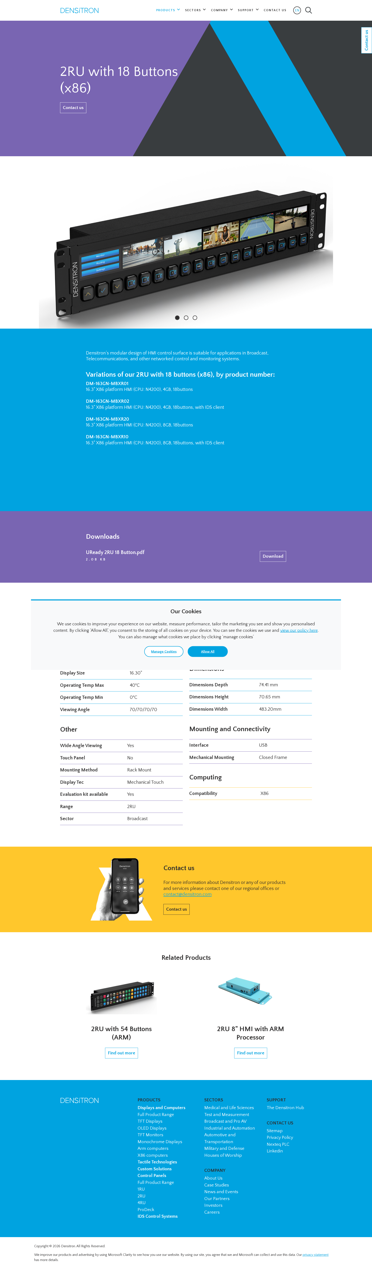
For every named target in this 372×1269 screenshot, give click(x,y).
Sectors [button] (193, 10)
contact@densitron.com (187, 894)
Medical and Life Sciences (229, 1107)
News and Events (221, 1191)
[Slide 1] (177, 317)
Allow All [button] (207, 651)
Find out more (121, 1052)
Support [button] (246, 10)
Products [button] (166, 10)
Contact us (73, 107)
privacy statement (316, 1255)
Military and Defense (224, 1148)
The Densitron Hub (285, 1107)
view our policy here (299, 630)
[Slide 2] (186, 317)
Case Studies (216, 1185)
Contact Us (275, 10)
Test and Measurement (226, 1114)
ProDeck (146, 1209)
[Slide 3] (195, 317)
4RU (142, 1202)
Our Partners (216, 1198)
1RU (141, 1189)
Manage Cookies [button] (164, 651)
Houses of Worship (223, 1155)
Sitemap (275, 1130)
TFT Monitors (150, 1134)
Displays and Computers (161, 1107)
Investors (213, 1205)
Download (273, 556)
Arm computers (153, 1148)
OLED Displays (152, 1128)
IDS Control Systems (158, 1216)
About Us (213, 1178)
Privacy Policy (280, 1137)
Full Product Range (156, 1114)
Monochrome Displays (160, 1141)
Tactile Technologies (157, 1162)
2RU (141, 1196)
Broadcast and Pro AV (225, 1121)
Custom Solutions (155, 1168)
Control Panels (152, 1175)
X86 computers (153, 1155)
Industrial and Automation (229, 1128)
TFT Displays (150, 1121)
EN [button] (298, 11)
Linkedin (275, 1151)
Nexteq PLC (278, 1144)
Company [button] (220, 10)
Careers (212, 1212)
